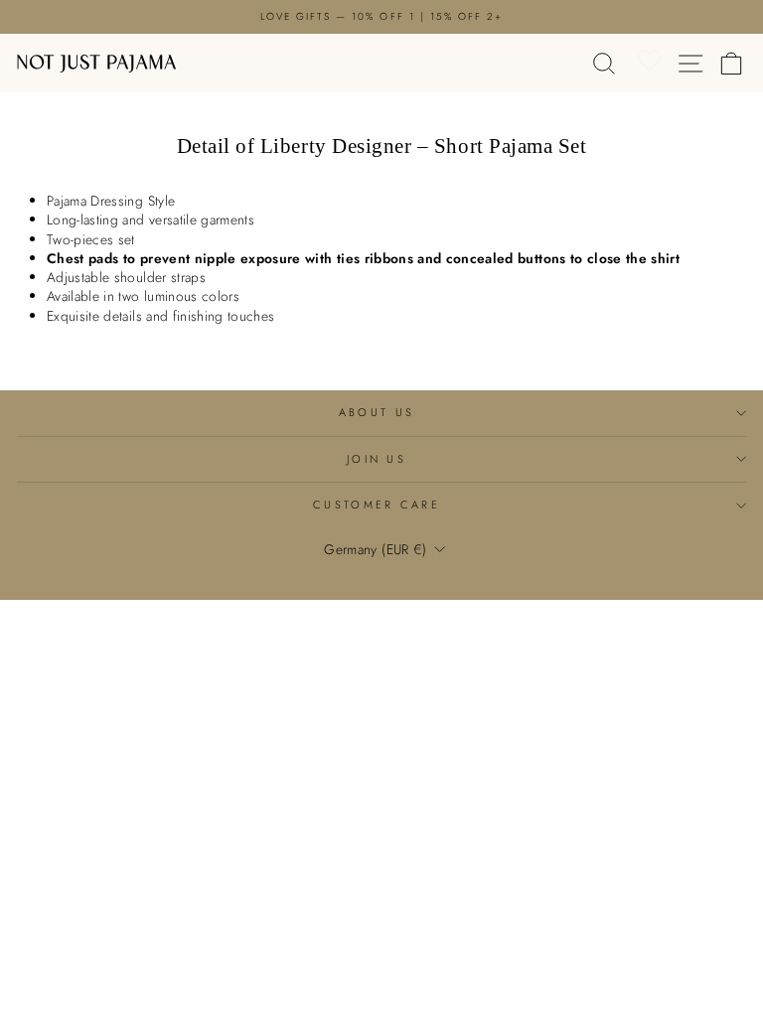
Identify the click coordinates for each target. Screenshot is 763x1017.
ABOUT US (377, 412)
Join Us (376, 459)
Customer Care (376, 504)
